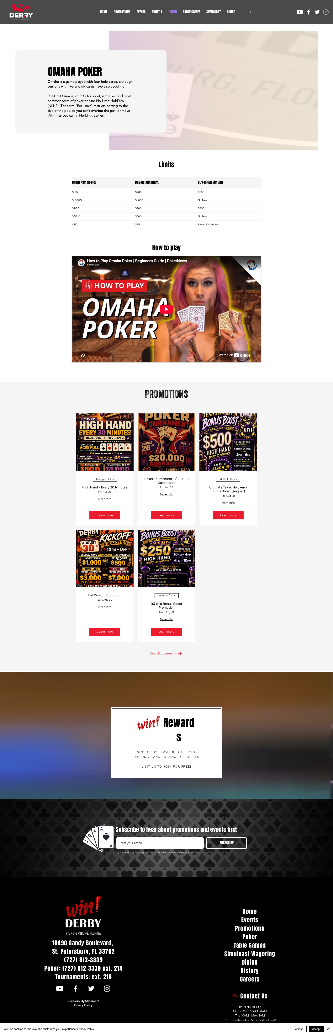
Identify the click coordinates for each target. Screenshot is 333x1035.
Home (250, 911)
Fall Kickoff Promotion (104, 595)
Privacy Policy (85, 1029)
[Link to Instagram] (326, 12)
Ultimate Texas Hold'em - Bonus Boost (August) (228, 489)
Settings (298, 1029)
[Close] (328, 1029)
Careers (250, 979)
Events (249, 920)
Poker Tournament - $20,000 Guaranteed (166, 481)
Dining (250, 962)
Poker (249, 937)
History (250, 971)
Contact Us (250, 996)
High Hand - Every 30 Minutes (104, 487)
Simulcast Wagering (249, 954)
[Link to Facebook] (308, 12)
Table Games (250, 945)
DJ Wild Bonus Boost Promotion (166, 605)
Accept (316, 1029)
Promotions (249, 928)
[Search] (250, 12)
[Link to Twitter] (317, 12)
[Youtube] (300, 12)
